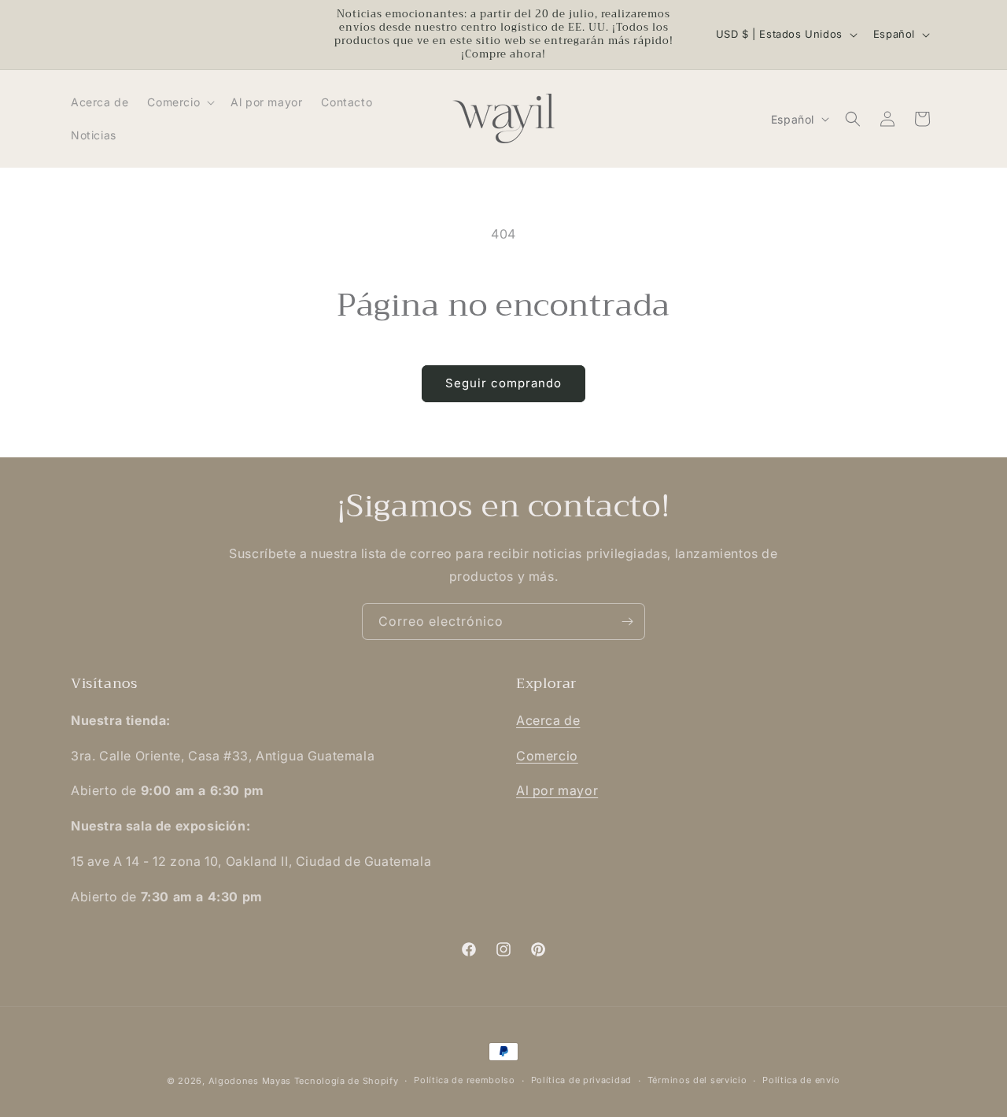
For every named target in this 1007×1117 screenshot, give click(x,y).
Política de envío (801, 1080)
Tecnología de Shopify (346, 1080)
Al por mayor (557, 790)
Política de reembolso (464, 1080)
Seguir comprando (503, 382)
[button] (179, 102)
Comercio (547, 756)
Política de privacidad (581, 1080)
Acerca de (548, 720)
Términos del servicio (697, 1080)
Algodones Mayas (250, 1080)
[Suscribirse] (627, 621)
